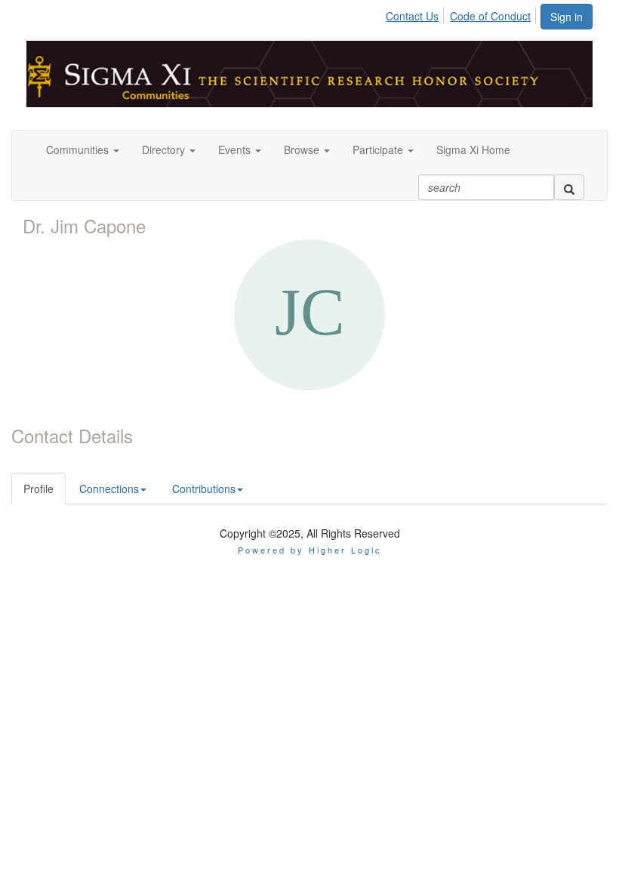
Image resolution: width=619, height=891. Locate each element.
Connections (109, 488)
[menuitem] (416, 13)
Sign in (566, 16)
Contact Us (412, 15)
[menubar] (462, 13)
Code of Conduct (490, 15)
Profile (38, 488)
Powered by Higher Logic (310, 550)
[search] (569, 187)
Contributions (204, 488)
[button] (83, 149)
